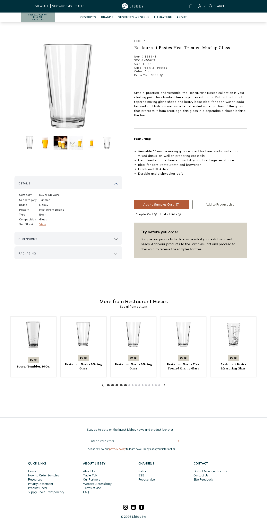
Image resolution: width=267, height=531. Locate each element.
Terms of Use (92, 488)
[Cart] (191, 6)
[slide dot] (29, 142)
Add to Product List (219, 204)
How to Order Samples (43, 475)
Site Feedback (203, 479)
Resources (35, 479)
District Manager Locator (210, 471)
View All (42, 6)
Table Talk (90, 475)
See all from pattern (133, 306)
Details (25, 183)
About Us (89, 471)
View (42, 224)
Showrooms (62, 6)
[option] (68, 86)
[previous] (102, 385)
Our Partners (91, 479)
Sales (80, 6)
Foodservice (146, 479)
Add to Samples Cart (158, 204)
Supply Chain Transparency (46, 492)
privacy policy (117, 448)
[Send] (177, 441)
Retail (142, 471)
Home (32, 471)
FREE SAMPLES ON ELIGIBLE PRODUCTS (37, 17)
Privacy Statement (40, 484)
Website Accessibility (97, 484)
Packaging (27, 253)
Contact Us (201, 475)
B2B (141, 475)
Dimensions (28, 239)
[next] (164, 385)
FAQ (86, 492)
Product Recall (37, 488)
